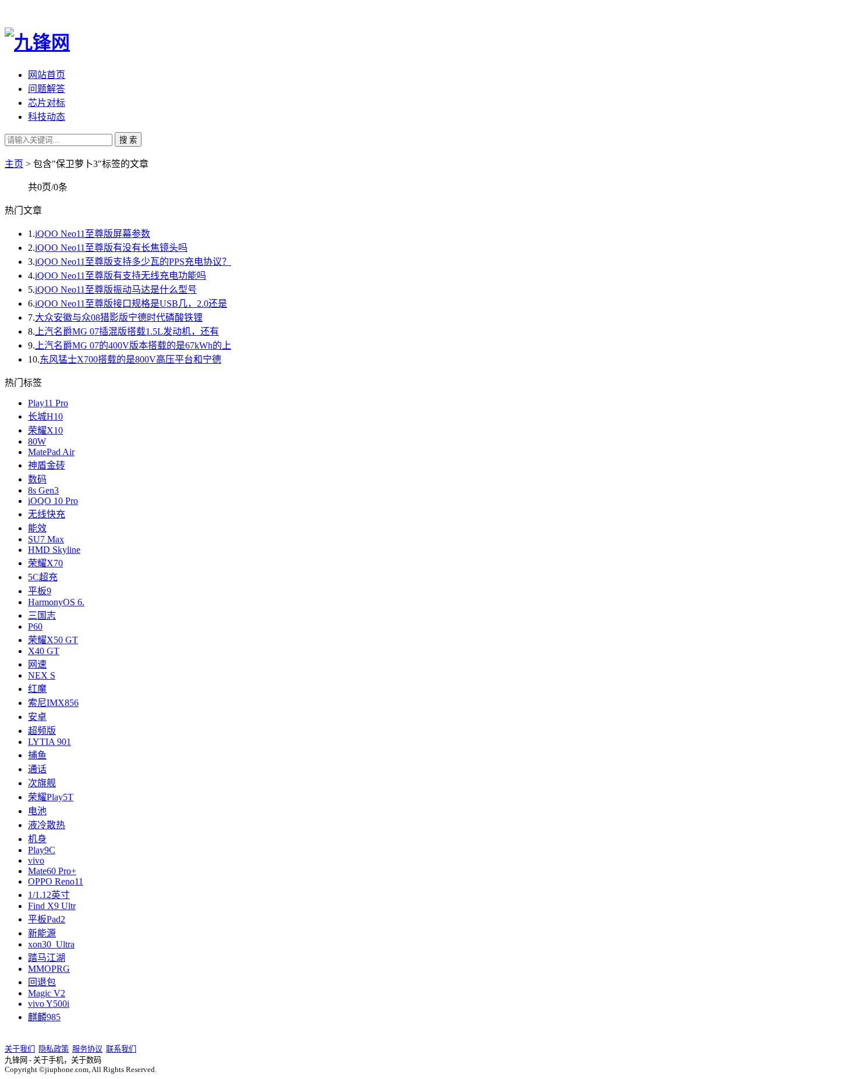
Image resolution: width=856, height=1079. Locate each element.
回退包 (42, 982)
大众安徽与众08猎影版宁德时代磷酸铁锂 (119, 317)
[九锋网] (37, 42)
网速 (37, 664)
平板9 (39, 591)
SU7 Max (46, 539)
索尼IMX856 (53, 703)
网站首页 (46, 75)
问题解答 (46, 89)
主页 (14, 164)
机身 (37, 839)
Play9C (41, 850)
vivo (36, 860)
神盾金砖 (46, 465)
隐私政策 (53, 1049)
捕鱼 (37, 755)
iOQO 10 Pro (53, 501)
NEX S (41, 675)
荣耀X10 (45, 430)
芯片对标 (46, 103)
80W (37, 441)
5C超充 (43, 577)
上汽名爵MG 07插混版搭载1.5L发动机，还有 (127, 331)
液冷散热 (46, 825)
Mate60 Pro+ (52, 871)
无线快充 (46, 514)
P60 (35, 626)
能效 (37, 528)
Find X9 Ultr (52, 906)
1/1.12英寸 (49, 895)
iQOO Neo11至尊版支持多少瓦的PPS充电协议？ (133, 262)
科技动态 (46, 117)
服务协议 (87, 1049)
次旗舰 (42, 783)
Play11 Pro (48, 403)
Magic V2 (46, 993)
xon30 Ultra (51, 944)
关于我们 (20, 1049)
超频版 (42, 731)
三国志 (42, 615)
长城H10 (45, 416)
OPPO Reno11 (55, 881)
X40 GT (43, 651)
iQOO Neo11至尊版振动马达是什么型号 (116, 289)
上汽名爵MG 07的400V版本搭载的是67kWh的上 (133, 345)
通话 (37, 769)
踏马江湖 (46, 958)
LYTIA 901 (49, 742)
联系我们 (121, 1049)
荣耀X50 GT (53, 640)
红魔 (37, 689)
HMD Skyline (54, 550)
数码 (37, 479)
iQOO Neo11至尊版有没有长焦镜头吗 (111, 248)
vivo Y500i (48, 1004)
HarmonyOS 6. (56, 602)
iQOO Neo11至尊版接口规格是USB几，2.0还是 (131, 303)
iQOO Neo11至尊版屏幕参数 (92, 234)
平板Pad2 (46, 919)
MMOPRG (49, 969)
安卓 (37, 717)
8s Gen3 (43, 490)
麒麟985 (44, 1017)
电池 (37, 811)
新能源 (42, 933)
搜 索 (128, 140)
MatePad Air (51, 452)
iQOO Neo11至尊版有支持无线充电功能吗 (120, 276)
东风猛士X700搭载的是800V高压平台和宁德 (130, 359)
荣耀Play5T (50, 797)
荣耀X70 (45, 563)
